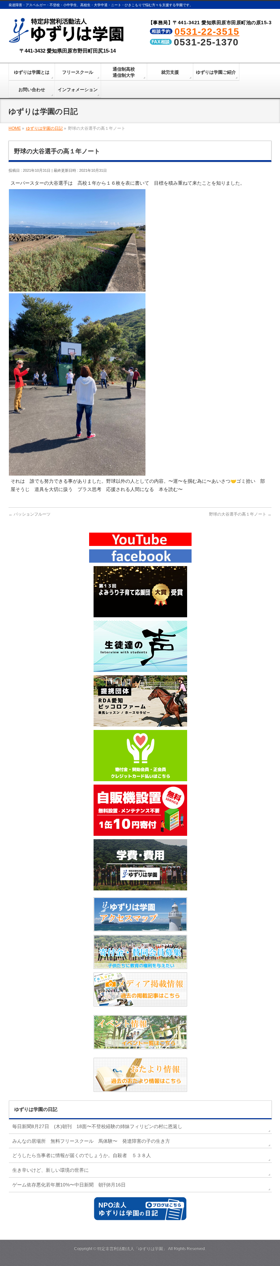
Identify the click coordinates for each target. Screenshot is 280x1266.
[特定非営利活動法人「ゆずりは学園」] (68, 38)
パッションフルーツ (30, 514)
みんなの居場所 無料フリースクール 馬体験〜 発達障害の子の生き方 (91, 1141)
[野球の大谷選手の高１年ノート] (77, 288)
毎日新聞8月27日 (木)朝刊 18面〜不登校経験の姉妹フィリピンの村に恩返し (97, 1126)
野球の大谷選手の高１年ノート (240, 514)
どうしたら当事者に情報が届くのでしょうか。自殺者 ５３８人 (81, 1155)
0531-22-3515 (206, 31)
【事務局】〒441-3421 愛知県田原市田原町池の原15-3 (210, 22)
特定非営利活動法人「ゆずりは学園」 (132, 1248)
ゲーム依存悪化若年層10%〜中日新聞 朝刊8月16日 (69, 1184)
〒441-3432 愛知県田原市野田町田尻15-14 (67, 51)
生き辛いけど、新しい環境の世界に (50, 1170)
